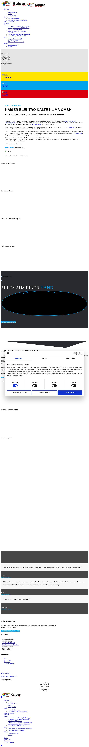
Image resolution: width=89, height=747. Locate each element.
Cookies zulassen (70, 392)
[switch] (34, 385)
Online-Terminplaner (11, 631)
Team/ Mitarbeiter (12, 12)
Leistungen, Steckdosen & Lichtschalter (18, 28)
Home (6, 658)
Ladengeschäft (12, 15)
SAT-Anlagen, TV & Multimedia (17, 35)
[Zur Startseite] (11, 696)
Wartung (10, 46)
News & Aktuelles (9, 21)
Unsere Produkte (9, 322)
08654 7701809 (5, 673)
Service (6, 17)
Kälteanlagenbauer (37, 124)
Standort (10, 14)
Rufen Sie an (10, 147)
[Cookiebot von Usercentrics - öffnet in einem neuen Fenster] (74, 353)
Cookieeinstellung (9, 663)
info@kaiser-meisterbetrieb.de (10, 645)
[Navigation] (1, 696)
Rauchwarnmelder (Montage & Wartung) (19, 34)
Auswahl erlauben (44, 392)
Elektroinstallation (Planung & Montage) (19, 26)
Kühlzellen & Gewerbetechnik (16, 42)
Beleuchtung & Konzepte (15, 29)
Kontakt (6, 23)
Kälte (5, 37)
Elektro (6, 25)
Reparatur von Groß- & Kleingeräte (17, 20)
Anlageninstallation (13, 45)
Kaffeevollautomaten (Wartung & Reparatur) (20, 722)
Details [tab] (44, 358)
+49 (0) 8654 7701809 (8, 643)
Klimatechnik (78, 133)
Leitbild (10, 11)
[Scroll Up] (1, 745)
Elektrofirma (72, 127)
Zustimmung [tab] (18, 358)
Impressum (7, 662)
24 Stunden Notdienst (14, 18)
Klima (6, 43)
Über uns (6, 9)
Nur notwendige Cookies (19, 392)
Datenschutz (7, 660)
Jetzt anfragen (20, 147)
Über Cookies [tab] (70, 358)
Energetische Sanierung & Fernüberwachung (15, 39)
